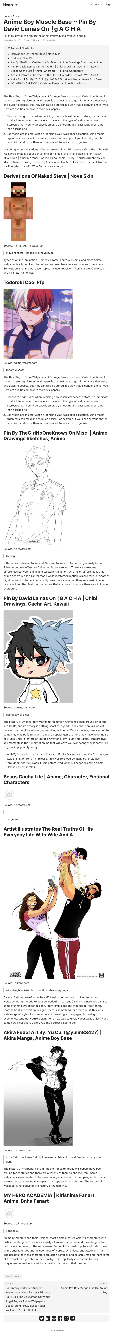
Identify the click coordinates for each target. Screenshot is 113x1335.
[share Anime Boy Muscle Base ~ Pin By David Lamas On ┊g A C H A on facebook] (60, 1319)
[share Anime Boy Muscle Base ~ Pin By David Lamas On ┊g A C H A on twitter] (41, 1319)
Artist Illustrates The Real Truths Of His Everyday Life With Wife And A (54, 75)
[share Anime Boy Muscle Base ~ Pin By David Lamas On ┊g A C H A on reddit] (54, 1319)
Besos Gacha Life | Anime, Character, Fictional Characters (47, 70)
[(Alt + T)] (16, 4)
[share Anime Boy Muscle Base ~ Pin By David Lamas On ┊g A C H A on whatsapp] (66, 1319)
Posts (16, 16)
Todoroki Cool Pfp (22, 58)
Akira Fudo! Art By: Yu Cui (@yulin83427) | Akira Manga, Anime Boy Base (56, 79)
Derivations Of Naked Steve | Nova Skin (35, 53)
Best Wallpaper (13, 1276)
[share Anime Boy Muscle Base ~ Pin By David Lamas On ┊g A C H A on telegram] (72, 1319)
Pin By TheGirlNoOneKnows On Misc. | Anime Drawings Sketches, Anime (56, 62)
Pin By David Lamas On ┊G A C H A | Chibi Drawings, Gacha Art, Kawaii (55, 66)
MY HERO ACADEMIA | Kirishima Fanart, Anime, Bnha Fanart (49, 83)
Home (8, 4)
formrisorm (60, 1330)
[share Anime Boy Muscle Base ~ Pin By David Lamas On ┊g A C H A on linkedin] (48, 1319)
